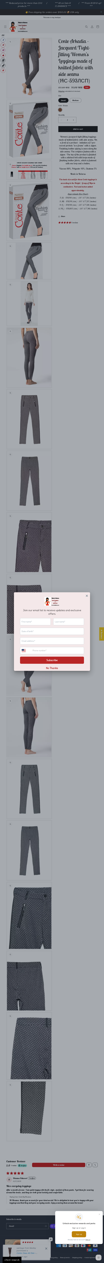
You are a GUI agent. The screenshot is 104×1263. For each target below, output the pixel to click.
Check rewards (12, 1259)
